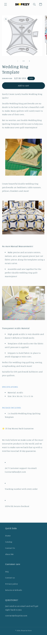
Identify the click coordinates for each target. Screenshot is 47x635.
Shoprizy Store (26, 630)
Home (8, 535)
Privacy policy (11, 584)
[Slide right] (29, 61)
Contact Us (10, 548)
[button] (5, 4)
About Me (9, 554)
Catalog (8, 542)
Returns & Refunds (13, 590)
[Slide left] (17, 61)
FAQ (7, 571)
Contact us (10, 578)
